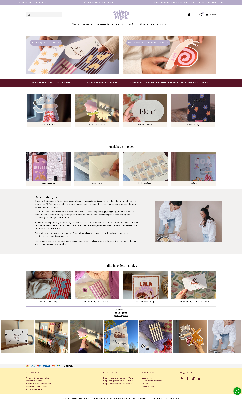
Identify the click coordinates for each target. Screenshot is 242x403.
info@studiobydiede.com (140, 398)
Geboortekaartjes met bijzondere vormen (146, 42)
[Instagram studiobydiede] (17, 336)
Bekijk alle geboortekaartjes (44, 42)
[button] (192, 15)
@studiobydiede (121, 316)
